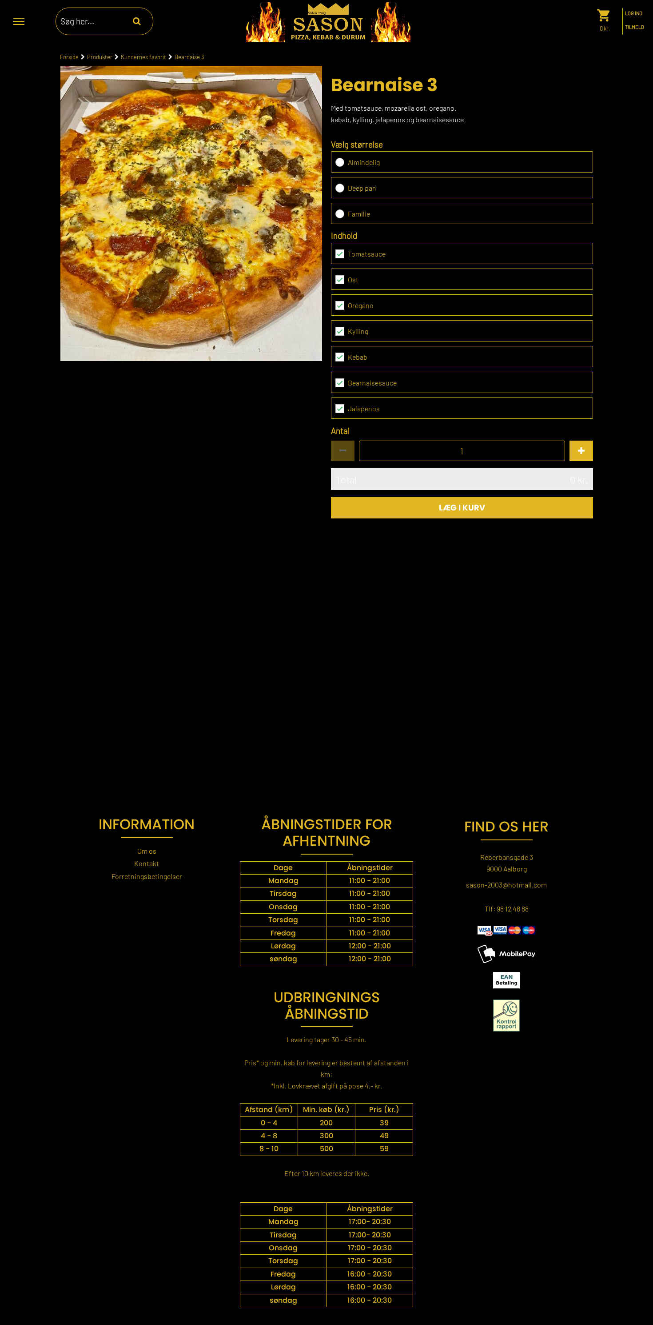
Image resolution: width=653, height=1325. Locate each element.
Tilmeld (634, 27)
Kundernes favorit (143, 56)
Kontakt (146, 863)
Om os (146, 851)
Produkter (99, 56)
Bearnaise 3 (189, 56)
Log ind (633, 13)
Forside (69, 56)
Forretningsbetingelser (146, 876)
